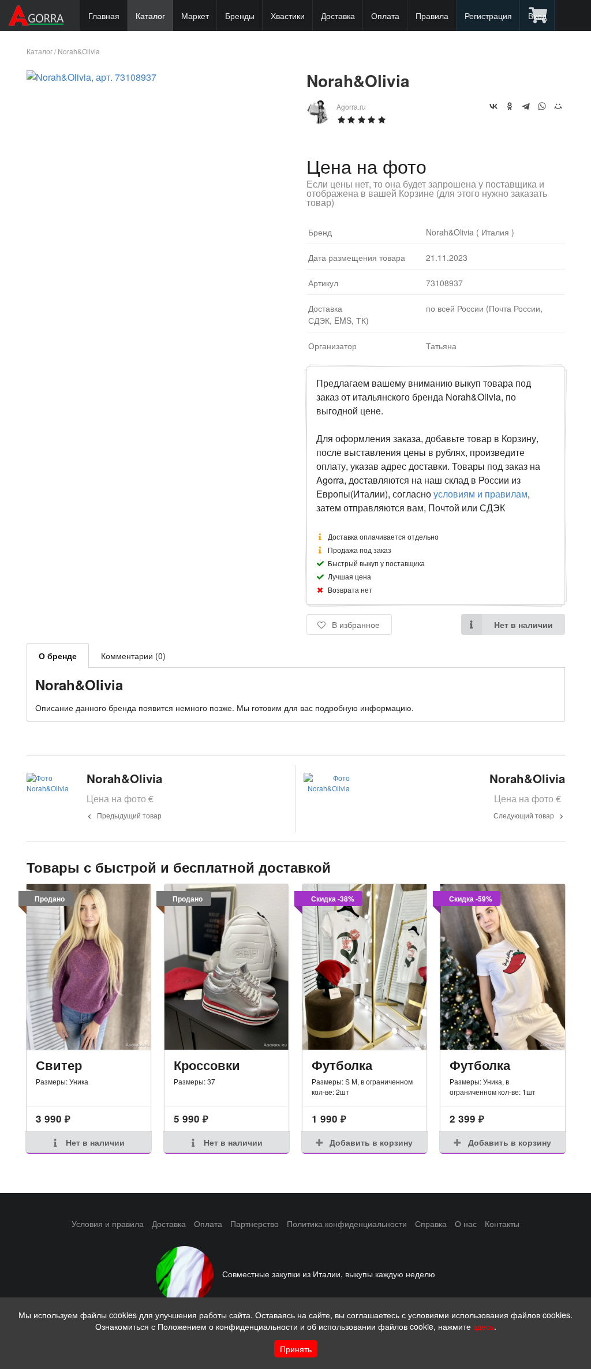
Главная (103, 15)
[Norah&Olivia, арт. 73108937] (91, 77)
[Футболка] (364, 967)
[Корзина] (538, 15)
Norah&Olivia (79, 51)
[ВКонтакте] (493, 106)
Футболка (342, 1065)
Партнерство (254, 1223)
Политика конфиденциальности (347, 1223)
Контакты (502, 1223)
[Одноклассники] (510, 106)
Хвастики (288, 15)
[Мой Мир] (558, 106)
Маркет (195, 15)
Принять (296, 1349)
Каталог (150, 15)
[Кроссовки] (226, 967)
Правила (432, 15)
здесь (483, 1326)
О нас (466, 1223)
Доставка (338, 15)
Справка (431, 1223)
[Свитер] (89, 967)
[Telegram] (526, 106)
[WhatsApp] (542, 106)
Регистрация (488, 15)
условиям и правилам (480, 493)
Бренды (240, 15)
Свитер (59, 1065)
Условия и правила (108, 1223)
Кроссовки (207, 1065)
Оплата (385, 15)
